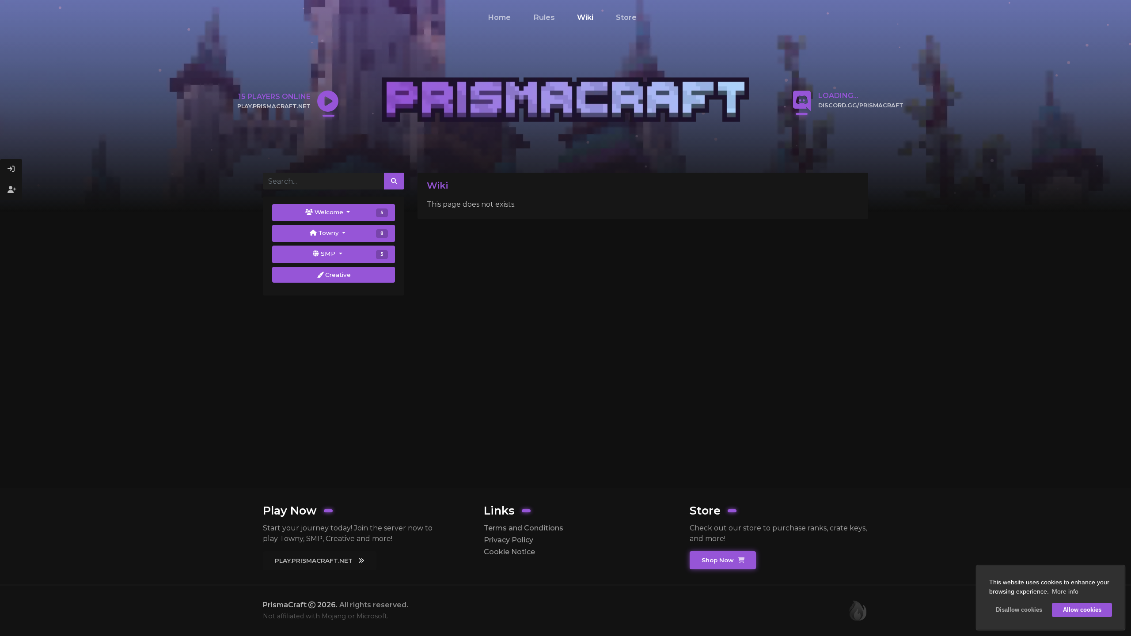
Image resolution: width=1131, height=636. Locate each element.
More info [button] (1065, 591)
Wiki (585, 17)
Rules (544, 17)
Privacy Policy (508, 540)
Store (626, 17)
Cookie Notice (509, 552)
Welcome (348, 212)
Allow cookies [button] (1082, 610)
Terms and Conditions (523, 528)
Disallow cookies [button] (1019, 610)
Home (499, 17)
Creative (337, 274)
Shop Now (719, 560)
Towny (349, 232)
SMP (351, 253)
